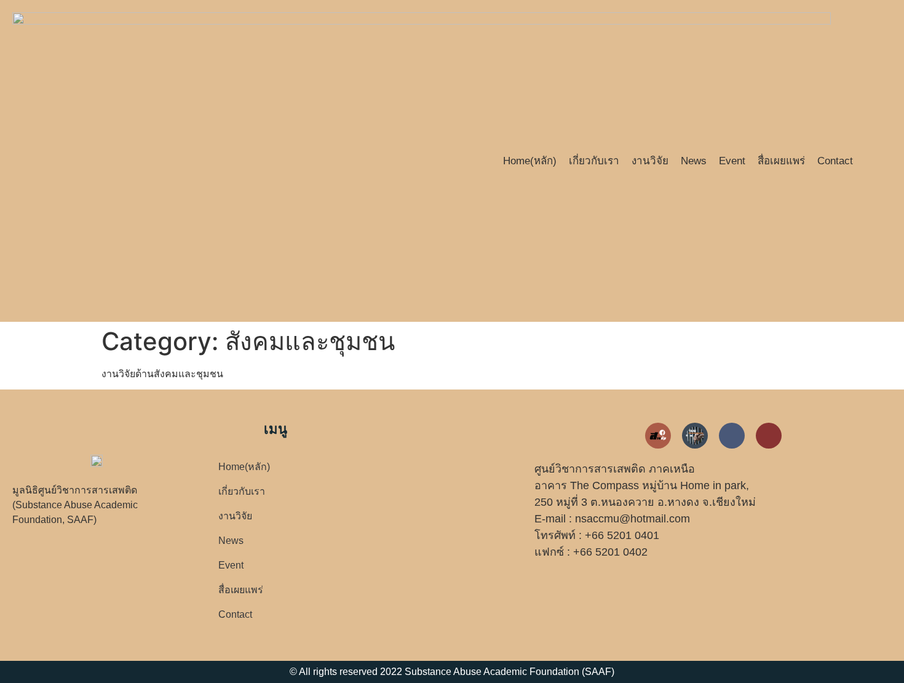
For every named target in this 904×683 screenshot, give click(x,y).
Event (732, 161)
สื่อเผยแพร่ (781, 161)
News (694, 161)
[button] (881, 161)
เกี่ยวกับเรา (594, 161)
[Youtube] (769, 436)
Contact (835, 161)
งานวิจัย (650, 161)
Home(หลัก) (530, 161)
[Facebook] (732, 436)
